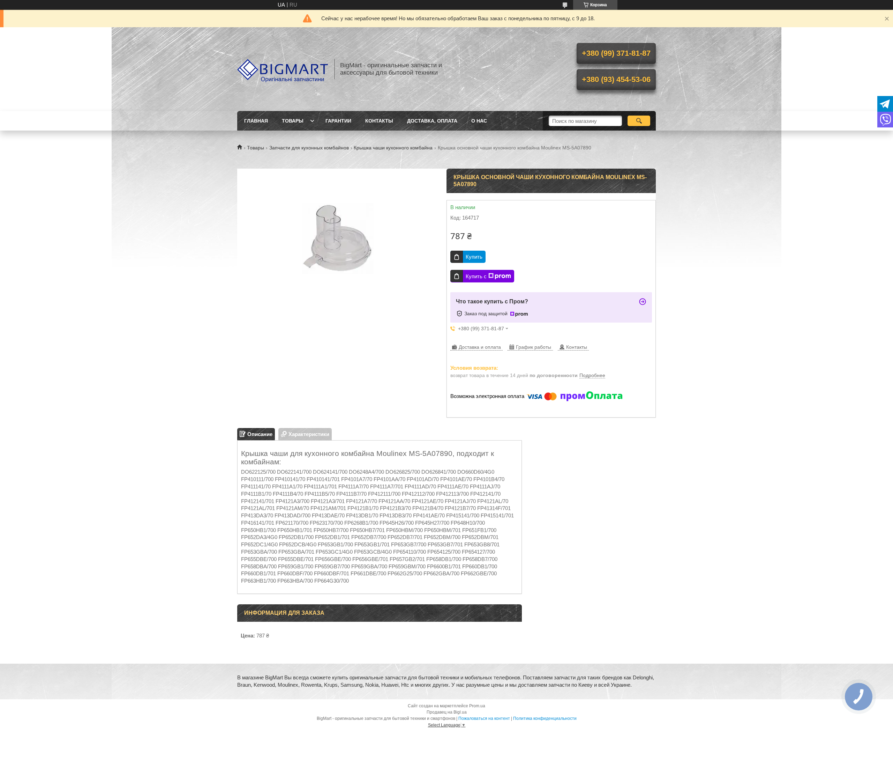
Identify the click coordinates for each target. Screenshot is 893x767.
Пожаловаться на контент (484, 718)
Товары (292, 121)
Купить (474, 257)
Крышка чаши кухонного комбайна (393, 147)
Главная (256, 121)
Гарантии (338, 121)
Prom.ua (477, 705)
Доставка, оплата (432, 121)
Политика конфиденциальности (545, 718)
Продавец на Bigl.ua (447, 712)
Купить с (476, 276)
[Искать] (639, 121)
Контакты (379, 121)
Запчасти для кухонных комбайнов (309, 147)
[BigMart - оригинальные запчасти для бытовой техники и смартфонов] (282, 69)
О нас (479, 121)
